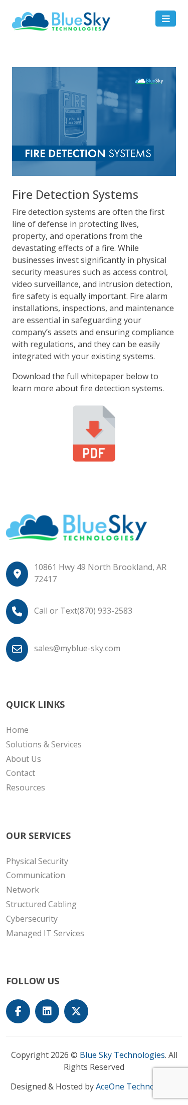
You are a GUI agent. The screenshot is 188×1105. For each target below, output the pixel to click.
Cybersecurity (32, 918)
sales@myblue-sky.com (77, 648)
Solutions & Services (44, 744)
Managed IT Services (45, 933)
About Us (23, 758)
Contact (20, 772)
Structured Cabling (41, 904)
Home (17, 729)
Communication (35, 875)
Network (22, 889)
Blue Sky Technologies (122, 1054)
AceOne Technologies (136, 1086)
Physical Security (37, 861)
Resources (25, 787)
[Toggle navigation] (165, 19)
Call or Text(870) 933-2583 (83, 610)
